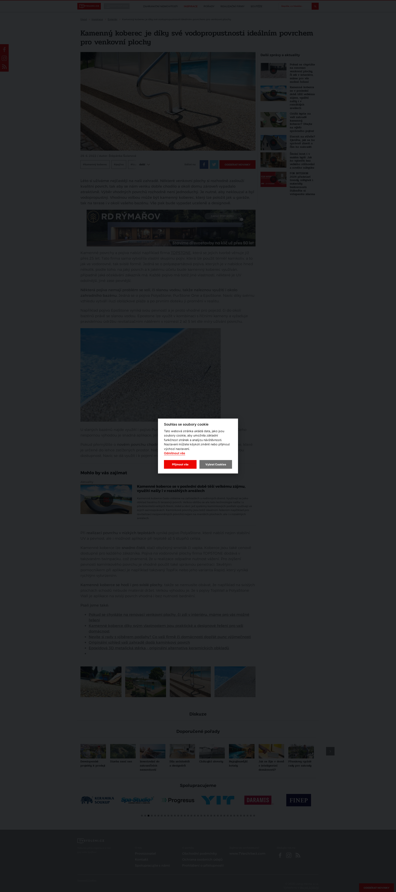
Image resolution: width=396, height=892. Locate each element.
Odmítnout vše (174, 453)
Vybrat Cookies (215, 464)
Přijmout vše (180, 464)
